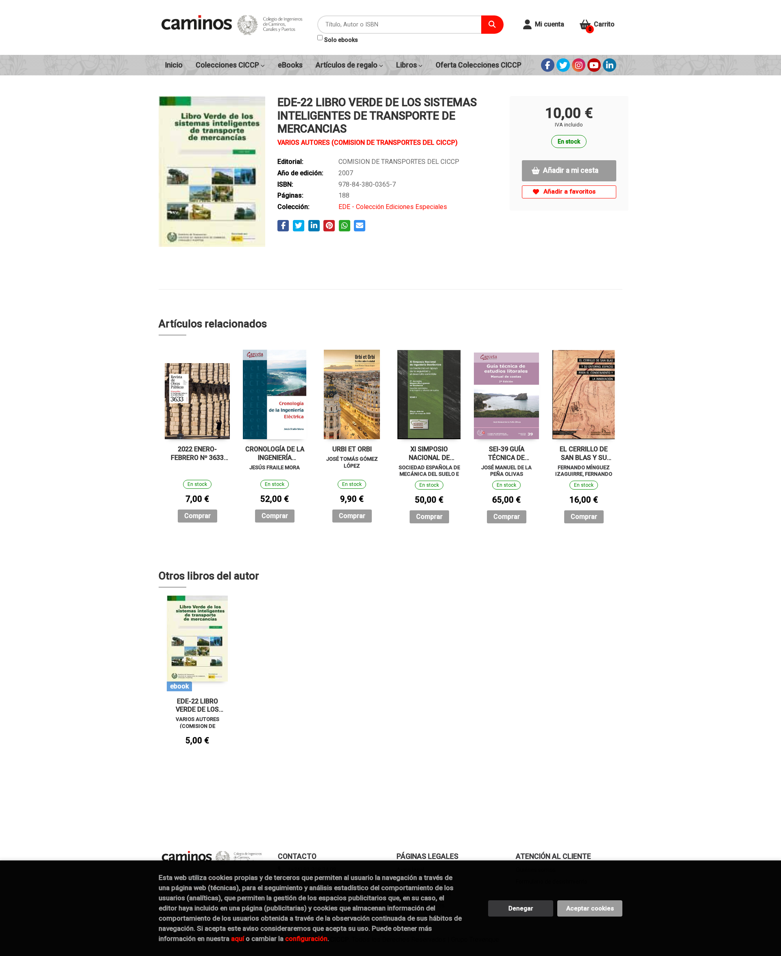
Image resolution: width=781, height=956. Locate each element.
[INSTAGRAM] (578, 65)
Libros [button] (407, 65)
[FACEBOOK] (547, 65)
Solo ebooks (341, 40)
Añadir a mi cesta (570, 170)
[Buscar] (492, 24)
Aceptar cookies (590, 908)
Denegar (520, 908)
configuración (306, 938)
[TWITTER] (563, 65)
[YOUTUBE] (594, 65)
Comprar (197, 516)
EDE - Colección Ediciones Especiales (392, 207)
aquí (237, 938)
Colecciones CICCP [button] (228, 65)
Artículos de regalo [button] (347, 65)
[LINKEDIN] (609, 65)
